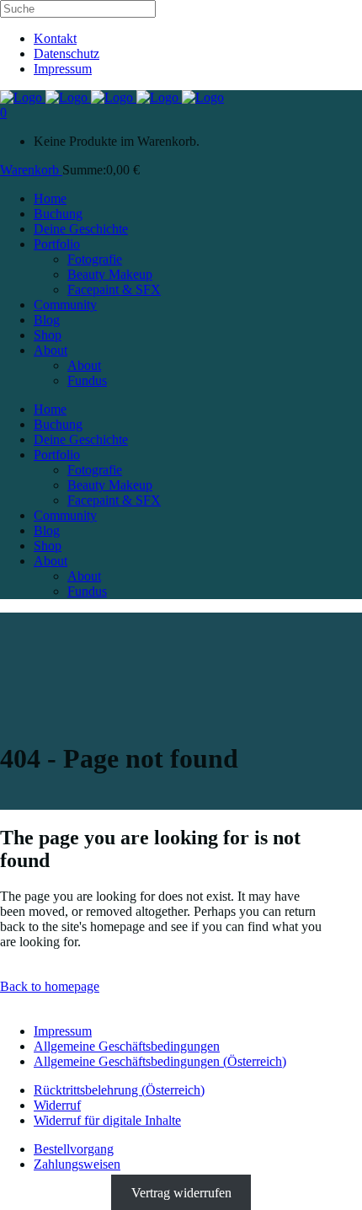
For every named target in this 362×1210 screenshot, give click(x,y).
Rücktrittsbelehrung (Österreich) (119, 1090)
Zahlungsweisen (77, 1164)
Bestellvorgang (74, 1149)
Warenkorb (31, 170)
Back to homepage (49, 986)
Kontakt (55, 38)
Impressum (63, 69)
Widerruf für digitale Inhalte (107, 1120)
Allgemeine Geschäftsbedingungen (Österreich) (160, 1061)
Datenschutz (66, 53)
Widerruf (57, 1105)
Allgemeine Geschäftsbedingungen (127, 1046)
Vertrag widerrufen (181, 1193)
